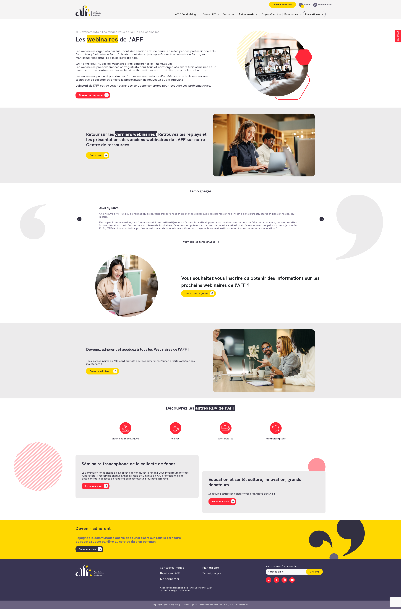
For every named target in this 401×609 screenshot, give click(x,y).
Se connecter (325, 4)
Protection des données (210, 605)
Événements (247, 14)
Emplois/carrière (271, 14)
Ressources (291, 14)
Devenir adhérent (282, 4)
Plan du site (210, 567)
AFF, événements (87, 32)
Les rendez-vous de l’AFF (119, 32)
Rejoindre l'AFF (170, 573)
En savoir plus (87, 549)
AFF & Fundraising (185, 14)
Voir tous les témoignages (199, 241)
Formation (229, 14)
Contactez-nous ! (172, 567)
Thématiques (312, 14)
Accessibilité (242, 605)
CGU (226, 605)
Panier (307, 4)
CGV (231, 605)
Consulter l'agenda (91, 95)
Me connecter (169, 579)
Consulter (96, 155)
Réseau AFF (209, 14)
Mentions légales (189, 605)
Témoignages (211, 573)
